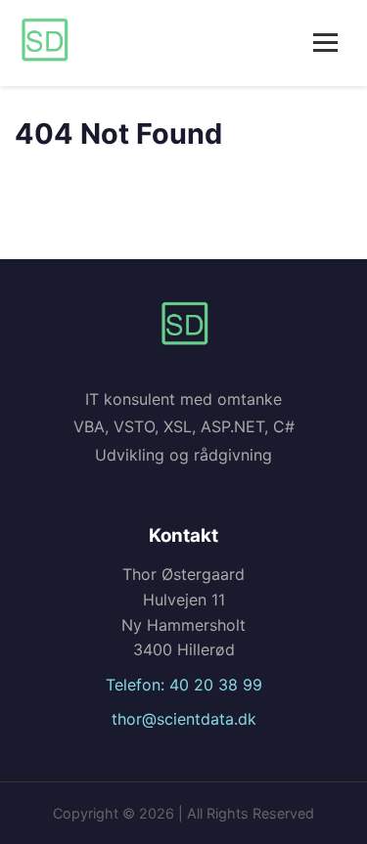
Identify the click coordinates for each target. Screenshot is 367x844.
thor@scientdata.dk (184, 719)
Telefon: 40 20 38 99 (184, 684)
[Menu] (325, 43)
